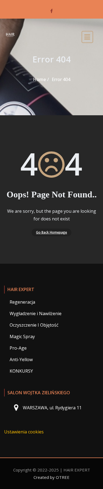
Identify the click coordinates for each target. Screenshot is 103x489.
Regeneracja (22, 302)
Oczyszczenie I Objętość (34, 325)
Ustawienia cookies (24, 432)
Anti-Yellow (21, 359)
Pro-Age (18, 348)
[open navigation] (87, 38)
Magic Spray (22, 336)
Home (39, 79)
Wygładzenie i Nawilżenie (36, 313)
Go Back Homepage (51, 232)
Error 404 (61, 79)
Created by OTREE (51, 477)
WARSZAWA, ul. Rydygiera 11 (52, 408)
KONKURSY (21, 371)
